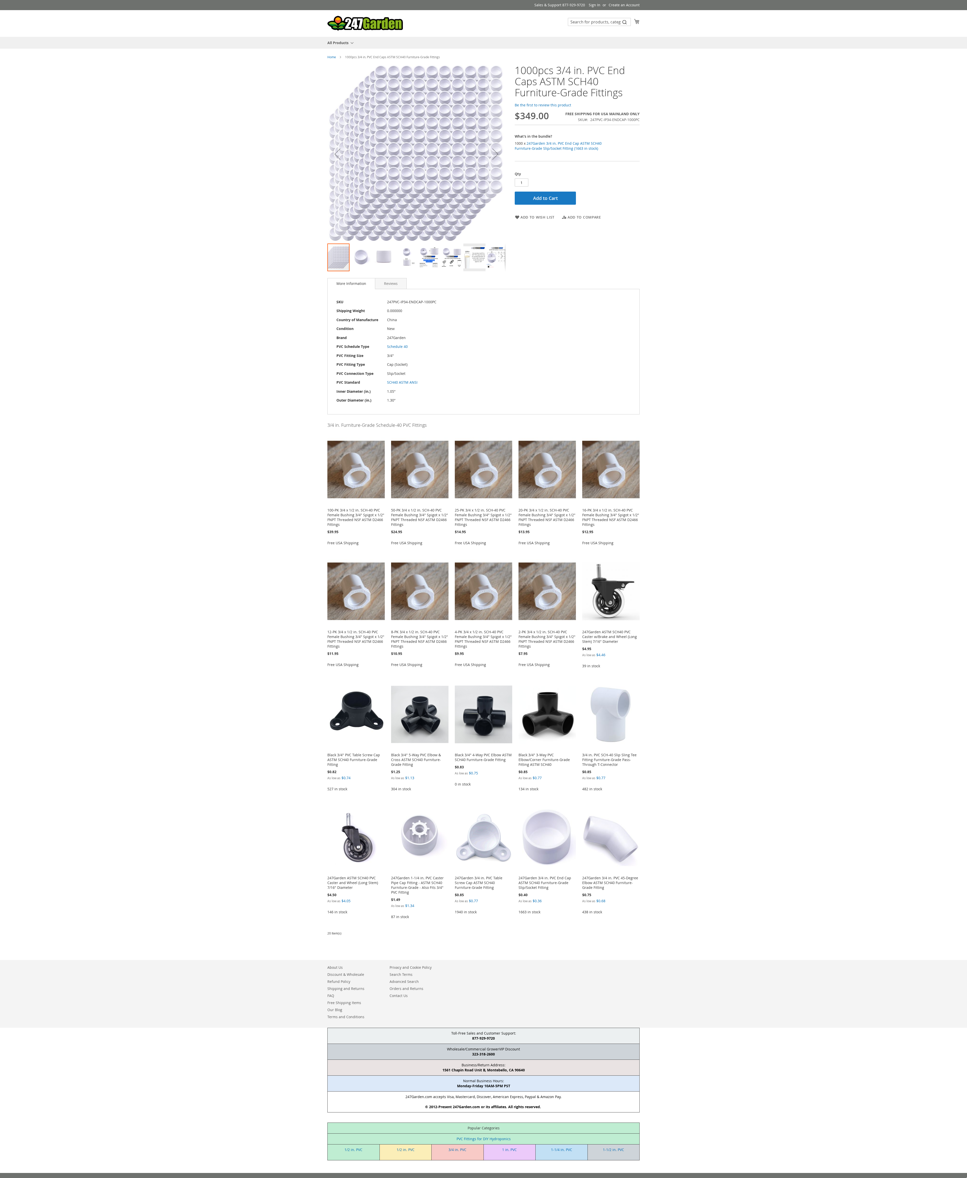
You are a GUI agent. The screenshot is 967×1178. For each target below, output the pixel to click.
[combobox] (599, 22)
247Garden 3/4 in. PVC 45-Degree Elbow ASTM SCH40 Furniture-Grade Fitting (610, 882)
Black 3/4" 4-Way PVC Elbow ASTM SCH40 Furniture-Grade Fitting (483, 757)
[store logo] (365, 23)
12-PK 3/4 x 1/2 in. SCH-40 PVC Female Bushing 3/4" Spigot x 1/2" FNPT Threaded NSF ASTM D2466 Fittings (355, 639)
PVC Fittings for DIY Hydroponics (484, 1138)
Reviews (391, 283)
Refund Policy (338, 981)
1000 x (558, 146)
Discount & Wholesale (345, 974)
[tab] (351, 283)
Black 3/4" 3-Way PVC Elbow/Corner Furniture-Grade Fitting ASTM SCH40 (544, 759)
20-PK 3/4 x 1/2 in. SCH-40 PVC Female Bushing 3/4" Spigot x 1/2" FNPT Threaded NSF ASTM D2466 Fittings (547, 517)
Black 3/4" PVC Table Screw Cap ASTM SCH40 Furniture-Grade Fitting (353, 759)
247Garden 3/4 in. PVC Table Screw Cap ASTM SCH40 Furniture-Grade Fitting (478, 882)
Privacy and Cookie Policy (411, 967)
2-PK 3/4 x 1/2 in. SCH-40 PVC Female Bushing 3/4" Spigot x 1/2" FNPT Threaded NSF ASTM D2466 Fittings (547, 639)
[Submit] (624, 22)
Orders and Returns (406, 988)
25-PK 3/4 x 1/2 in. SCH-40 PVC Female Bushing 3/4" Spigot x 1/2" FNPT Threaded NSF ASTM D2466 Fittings (483, 517)
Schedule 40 (397, 346)
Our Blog (334, 1009)
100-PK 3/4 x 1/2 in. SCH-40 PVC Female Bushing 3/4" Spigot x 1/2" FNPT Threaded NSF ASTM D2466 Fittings (355, 517)
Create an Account (624, 5)
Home (331, 57)
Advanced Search (404, 981)
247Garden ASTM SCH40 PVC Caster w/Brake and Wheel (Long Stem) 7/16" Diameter (609, 636)
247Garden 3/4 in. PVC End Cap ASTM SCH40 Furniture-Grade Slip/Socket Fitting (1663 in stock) (558, 146)
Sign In (594, 5)
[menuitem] (339, 43)
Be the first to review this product (543, 105)
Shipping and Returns (345, 988)
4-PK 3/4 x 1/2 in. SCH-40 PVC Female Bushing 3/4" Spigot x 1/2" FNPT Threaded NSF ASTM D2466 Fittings (483, 639)
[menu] (483, 43)
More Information (351, 283)
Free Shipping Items (344, 1002)
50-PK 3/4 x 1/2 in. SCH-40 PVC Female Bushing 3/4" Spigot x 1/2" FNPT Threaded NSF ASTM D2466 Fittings (419, 517)
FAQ (330, 995)
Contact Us (399, 995)
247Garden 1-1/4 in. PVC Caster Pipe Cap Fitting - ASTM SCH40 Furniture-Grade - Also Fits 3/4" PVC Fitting (417, 885)
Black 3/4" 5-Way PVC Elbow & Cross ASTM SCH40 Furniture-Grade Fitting (416, 759)
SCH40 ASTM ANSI (402, 382)
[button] (337, 154)
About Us (335, 967)
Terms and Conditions (345, 1016)
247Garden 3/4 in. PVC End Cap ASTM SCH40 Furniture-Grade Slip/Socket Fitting (545, 882)
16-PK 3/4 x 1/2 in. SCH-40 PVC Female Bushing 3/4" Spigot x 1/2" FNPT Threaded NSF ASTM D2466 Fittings (610, 517)
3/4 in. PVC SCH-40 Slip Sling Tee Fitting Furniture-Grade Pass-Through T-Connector (609, 759)
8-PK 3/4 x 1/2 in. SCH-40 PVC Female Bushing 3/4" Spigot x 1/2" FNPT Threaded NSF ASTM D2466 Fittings (419, 639)
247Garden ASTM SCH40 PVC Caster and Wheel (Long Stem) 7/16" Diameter (352, 882)
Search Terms (401, 974)
